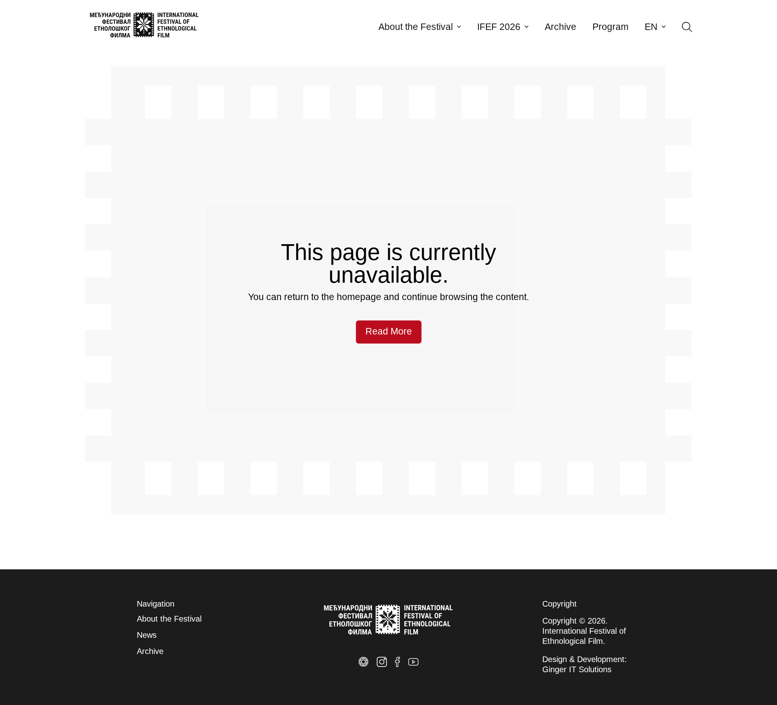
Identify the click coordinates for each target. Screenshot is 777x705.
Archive (560, 27)
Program (610, 27)
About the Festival (415, 27)
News (147, 634)
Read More (388, 332)
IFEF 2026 (498, 27)
